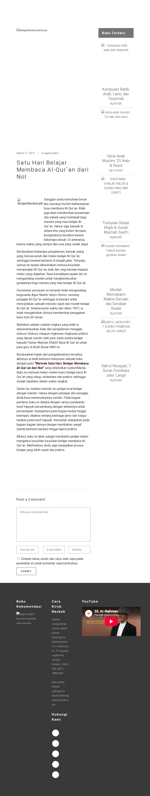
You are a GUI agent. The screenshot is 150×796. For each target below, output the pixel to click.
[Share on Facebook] (19, 471)
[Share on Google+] (31, 471)
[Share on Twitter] (25, 471)
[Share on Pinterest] (50, 471)
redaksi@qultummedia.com (60, 700)
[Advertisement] (116, 446)
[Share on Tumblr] (44, 471)
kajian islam (51, 153)
